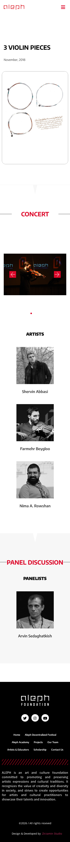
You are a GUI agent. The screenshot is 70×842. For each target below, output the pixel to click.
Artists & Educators (18, 749)
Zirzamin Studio (52, 833)
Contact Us (57, 749)
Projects (38, 742)
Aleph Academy (20, 742)
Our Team (52, 742)
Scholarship (40, 749)
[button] (63, 7)
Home (16, 734)
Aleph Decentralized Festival (40, 734)
